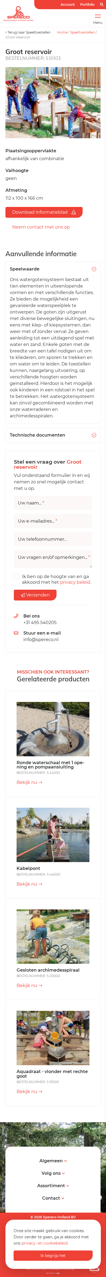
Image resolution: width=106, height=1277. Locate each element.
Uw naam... (31, 503)
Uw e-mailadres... (37, 521)
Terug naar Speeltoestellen (29, 32)
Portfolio (87, 4)
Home (62, 32)
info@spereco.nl (40, 639)
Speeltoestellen (82, 32)
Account (68, 4)
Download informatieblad (40, 212)
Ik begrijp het (53, 1255)
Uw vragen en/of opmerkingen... (54, 557)
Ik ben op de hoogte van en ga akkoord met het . (56, 579)
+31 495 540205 (40, 622)
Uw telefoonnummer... (42, 539)
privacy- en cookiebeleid (44, 1243)
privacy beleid (75, 582)
